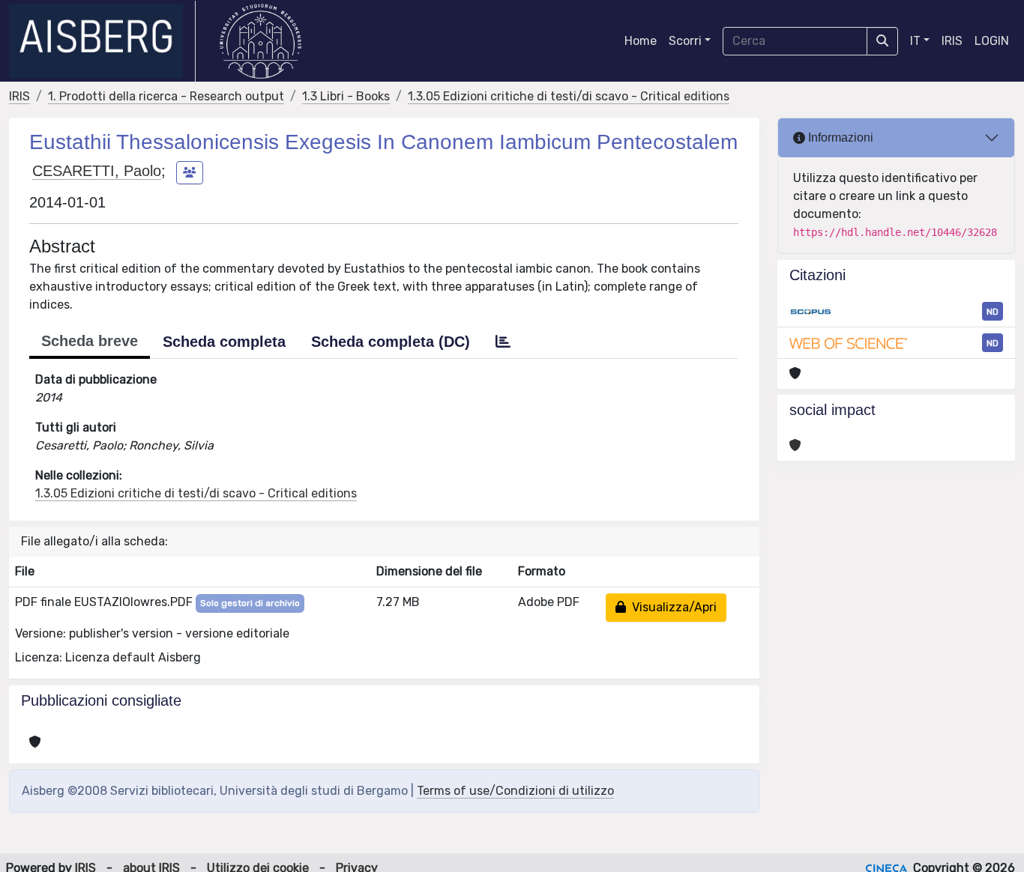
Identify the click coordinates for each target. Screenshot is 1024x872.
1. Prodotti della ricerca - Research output (166, 96)
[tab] (503, 341)
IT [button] (915, 41)
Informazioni (839, 137)
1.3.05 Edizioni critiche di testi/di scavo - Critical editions (568, 96)
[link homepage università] (260, 41)
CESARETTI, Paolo (96, 171)
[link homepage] (102, 41)
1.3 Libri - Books (346, 96)
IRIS (952, 41)
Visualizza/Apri (671, 607)
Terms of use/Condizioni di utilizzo (515, 791)
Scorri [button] (685, 41)
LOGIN (992, 41)
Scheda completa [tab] (224, 341)
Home (640, 41)
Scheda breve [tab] (89, 341)
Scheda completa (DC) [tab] (390, 341)
